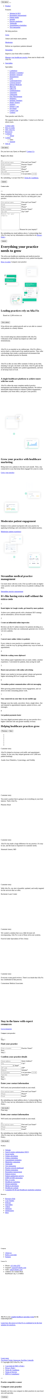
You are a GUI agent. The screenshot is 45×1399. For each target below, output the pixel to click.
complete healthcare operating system (22, 1317)
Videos (7, 1207)
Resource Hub (10, 1199)
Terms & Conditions (31, 178)
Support (12, 142)
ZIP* (23, 1068)
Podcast (8, 1203)
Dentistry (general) (16, 75)
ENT (11, 79)
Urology (12, 112)
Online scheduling (11, 1158)
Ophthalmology (15, 91)
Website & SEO (15, 13)
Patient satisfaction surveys (14, 1176)
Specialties (9, 1205)
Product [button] (8, 6)
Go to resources (6, 1029)
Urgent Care (14, 110)
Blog (7, 1213)
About (12, 136)
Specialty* (25, 1075)
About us (8, 1253)
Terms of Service (11, 1372)
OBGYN (13, 89)
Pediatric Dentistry (16, 100)
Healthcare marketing (12, 1182)
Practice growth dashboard (14, 1168)
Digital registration (11, 1170)
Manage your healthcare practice (16, 57)
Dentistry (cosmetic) (16, 73)
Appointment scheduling (18, 25)
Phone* (24, 169)
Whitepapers (9, 1211)
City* (23, 1063)
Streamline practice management (12, 591)
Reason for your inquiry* (28, 229)
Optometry (13, 93)
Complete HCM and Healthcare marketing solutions (23, 1190)
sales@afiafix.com (16, 1270)
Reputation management (18, 15)
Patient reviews (10, 1174)
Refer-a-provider (11, 1255)
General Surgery (15, 83)
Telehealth (13, 23)
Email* (24, 167)
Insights (12, 19)
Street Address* (27, 1061)
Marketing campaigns (12, 1162)
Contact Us (30, 151)
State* (17, 1066)
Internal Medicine (16, 85)
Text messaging (15, 27)
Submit (4, 182)
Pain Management (16, 96)
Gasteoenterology (16, 81)
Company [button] (8, 134)
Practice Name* (27, 164)
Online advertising (11, 1156)
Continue (4, 1397)
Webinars (8, 1209)
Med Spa (13, 87)
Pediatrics (13, 98)
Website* (25, 1070)
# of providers (26, 174)
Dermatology (14, 77)
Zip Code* (25, 171)
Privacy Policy (10, 1368)
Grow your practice (7, 473)
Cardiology (13, 71)
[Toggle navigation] (10, 2)
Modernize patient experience (11, 532)
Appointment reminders (13, 1160)
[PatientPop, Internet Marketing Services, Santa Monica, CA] (9, 1310)
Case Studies (9, 1201)
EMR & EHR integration (14, 1178)
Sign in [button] (7, 144)
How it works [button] (10, 128)
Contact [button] (8, 138)
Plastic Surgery (15, 102)
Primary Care (14, 106)
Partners (8, 1257)
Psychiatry (13, 108)
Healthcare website (11, 1188)
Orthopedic (13, 94)
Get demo (5, 2)
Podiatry (12, 104)
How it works (6, 262)
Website (8, 1150)
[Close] (2, 160)
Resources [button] (8, 132)
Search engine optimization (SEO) (17, 1152)
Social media (9, 1154)
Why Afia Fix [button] (10, 130)
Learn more (5, 1358)
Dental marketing (11, 1184)
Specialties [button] (9, 63)
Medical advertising (12, 1186)
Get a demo (5, 322)
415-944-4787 (15, 1266)
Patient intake (14, 17)
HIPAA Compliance (12, 1374)
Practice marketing (16, 21)
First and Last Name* (29, 162)
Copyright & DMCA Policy (14, 1366)
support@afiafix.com (19, 1268)
